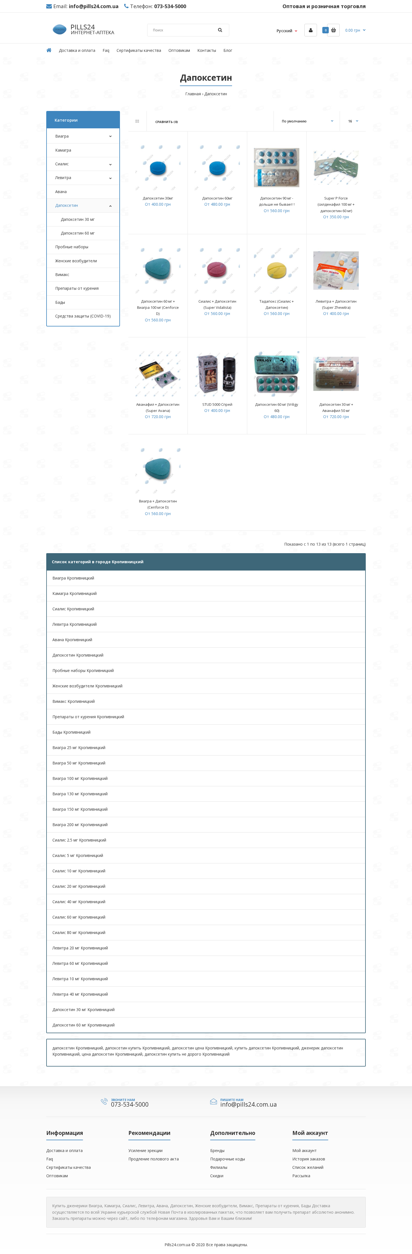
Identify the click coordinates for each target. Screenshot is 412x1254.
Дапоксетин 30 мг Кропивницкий (83, 1009)
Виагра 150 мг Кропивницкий (80, 809)
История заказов (308, 1159)
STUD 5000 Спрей (217, 404)
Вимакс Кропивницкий (73, 701)
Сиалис (62, 163)
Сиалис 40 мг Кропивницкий (78, 901)
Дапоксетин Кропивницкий (77, 655)
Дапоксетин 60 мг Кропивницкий (83, 1025)
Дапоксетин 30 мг (78, 219)
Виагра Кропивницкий (73, 578)
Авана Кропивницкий (72, 639)
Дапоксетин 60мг (217, 198)
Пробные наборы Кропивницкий (83, 670)
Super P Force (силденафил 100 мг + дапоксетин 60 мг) (336, 204)
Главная (193, 93)
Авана (61, 191)
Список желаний (307, 1167)
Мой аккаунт (304, 1150)
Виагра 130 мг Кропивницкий (80, 793)
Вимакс (62, 274)
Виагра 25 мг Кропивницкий (78, 747)
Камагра (63, 150)
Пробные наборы (71, 246)
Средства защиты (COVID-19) (83, 316)
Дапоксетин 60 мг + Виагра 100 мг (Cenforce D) (158, 307)
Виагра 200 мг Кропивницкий (80, 824)
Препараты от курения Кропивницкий (88, 716)
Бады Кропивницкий (71, 732)
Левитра (63, 177)
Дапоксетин (215, 93)
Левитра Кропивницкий (74, 624)
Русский (284, 30)
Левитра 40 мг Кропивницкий (80, 994)
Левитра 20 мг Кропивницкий (80, 948)
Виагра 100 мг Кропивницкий (80, 778)
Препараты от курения (77, 288)
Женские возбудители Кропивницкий (87, 686)
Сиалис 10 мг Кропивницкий (78, 870)
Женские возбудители (76, 260)
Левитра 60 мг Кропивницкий (80, 963)
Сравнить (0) (166, 122)
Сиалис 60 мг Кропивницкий (78, 917)
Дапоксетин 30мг (158, 198)
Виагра (62, 136)
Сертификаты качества (68, 1167)
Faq (49, 1159)
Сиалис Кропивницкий (73, 608)
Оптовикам (57, 1175)
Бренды (217, 1150)
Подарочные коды (227, 1159)
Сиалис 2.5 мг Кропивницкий (79, 840)
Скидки (216, 1175)
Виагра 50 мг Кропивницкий (78, 763)
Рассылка (301, 1175)
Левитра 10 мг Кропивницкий (80, 978)
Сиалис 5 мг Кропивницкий (77, 855)
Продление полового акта (153, 1159)
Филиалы (218, 1167)
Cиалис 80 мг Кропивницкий (78, 932)
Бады (60, 302)
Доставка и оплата (64, 1150)
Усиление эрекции (145, 1150)
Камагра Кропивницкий (74, 593)
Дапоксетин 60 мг (78, 233)
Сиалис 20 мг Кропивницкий (78, 886)
